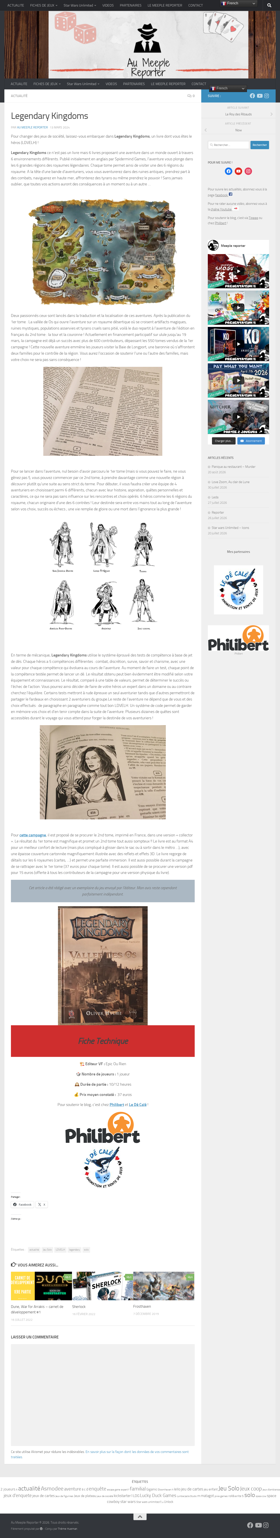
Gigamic (151, 1489)
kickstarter (122, 1495)
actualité (34, 1249)
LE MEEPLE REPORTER (165, 5)
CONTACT (195, 5)
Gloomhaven (164, 1489)
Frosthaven (142, 1306)
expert (124, 1489)
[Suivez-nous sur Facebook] (252, 95)
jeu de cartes (192, 1489)
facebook (221, 195)
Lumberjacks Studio (187, 1496)
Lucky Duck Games (158, 1495)
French (222, 88)
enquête (97, 1489)
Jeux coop (251, 1488)
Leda (215, 497)
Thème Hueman (67, 1528)
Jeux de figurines (64, 1496)
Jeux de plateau (85, 1496)
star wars (128, 1501)
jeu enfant (211, 1489)
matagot (207, 1496)
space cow (261, 1496)
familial (138, 1489)
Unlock (168, 1502)
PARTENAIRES (131, 5)
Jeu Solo (47, 1249)
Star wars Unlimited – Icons (230, 528)
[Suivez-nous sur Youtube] (259, 95)
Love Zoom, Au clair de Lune (231, 482)
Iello (177, 1489)
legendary (74, 1249)
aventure (72, 1489)
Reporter (218, 512)
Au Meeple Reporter (32, 127)
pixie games (221, 1496)
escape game (113, 1489)
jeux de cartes (43, 1495)
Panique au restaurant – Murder (234, 467)
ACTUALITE (15, 5)
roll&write (234, 1496)
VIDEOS (108, 5)
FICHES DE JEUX (42, 5)
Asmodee (52, 1488)
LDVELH (60, 1249)
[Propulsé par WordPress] (41, 1528)
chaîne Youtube (221, 209)
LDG (136, 1496)
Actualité (19, 96)
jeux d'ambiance (271, 1489)
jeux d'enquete (18, 1495)
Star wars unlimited (148, 1502)
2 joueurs (7, 1489)
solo (86, 1249)
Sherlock (79, 1306)
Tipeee (253, 218)
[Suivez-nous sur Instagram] (266, 95)
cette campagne (32, 835)
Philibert (117, 1104)
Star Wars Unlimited (78, 5)
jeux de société (105, 1496)
